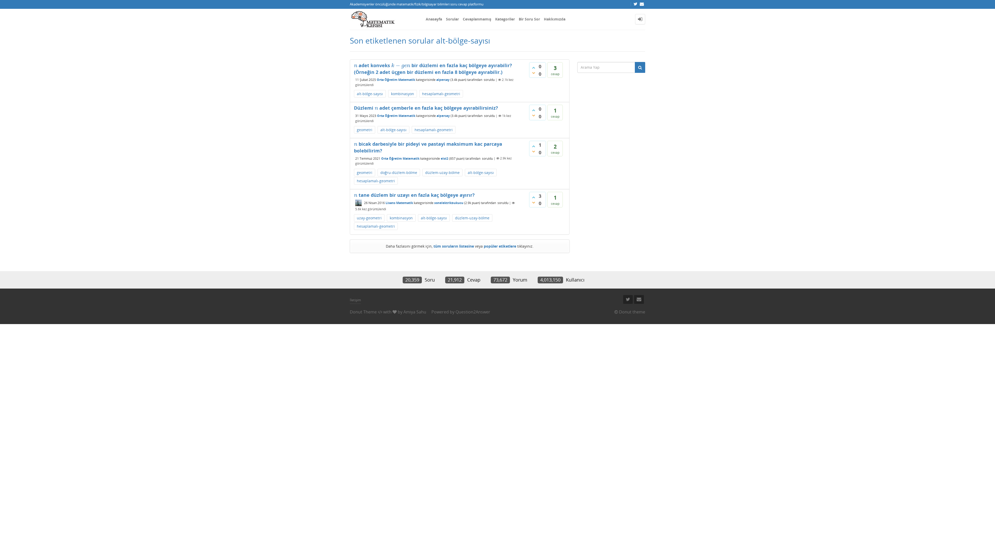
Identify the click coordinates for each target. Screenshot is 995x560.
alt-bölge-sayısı (370, 93)
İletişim (355, 300)
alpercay (443, 80)
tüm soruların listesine (453, 246)
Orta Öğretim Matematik (396, 80)
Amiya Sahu (414, 312)
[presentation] (355, 65)
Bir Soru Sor (529, 19)
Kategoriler (505, 19)
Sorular (452, 19)
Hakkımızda (554, 19)
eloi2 (444, 158)
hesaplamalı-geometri (441, 93)
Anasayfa (434, 19)
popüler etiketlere (500, 246)
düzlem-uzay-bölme (442, 172)
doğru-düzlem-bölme (398, 172)
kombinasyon (402, 93)
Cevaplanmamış (477, 19)
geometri (364, 129)
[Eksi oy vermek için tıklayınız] (533, 72)
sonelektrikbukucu (448, 203)
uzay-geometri (369, 217)
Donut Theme (363, 312)
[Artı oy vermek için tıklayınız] (533, 67)
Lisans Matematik (399, 203)
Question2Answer (473, 312)
